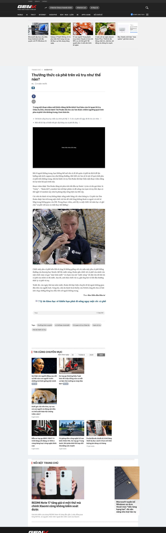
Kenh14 (37, 1)
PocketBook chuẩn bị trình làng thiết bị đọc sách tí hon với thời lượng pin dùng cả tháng (99, 440)
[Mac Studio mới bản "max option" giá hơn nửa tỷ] (128, 29)
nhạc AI (95, 8)
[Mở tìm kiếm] (147, 7)
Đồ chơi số (98, 15)
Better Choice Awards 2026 (62, 8)
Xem (101, 355)
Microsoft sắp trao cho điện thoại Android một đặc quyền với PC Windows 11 (37, 39)
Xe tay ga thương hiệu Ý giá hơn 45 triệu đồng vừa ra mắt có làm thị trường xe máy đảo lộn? (71, 380)
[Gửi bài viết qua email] (33, 88)
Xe (77, 15)
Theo (68, 313)
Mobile (20, 15)
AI (27, 15)
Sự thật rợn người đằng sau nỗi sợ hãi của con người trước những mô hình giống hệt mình (44, 378)
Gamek (30, 1)
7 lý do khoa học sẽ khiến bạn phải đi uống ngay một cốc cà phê (72, 301)
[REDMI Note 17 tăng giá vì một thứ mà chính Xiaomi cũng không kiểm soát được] (58, 483)
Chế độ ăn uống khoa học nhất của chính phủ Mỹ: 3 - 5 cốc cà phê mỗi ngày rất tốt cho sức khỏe (67, 119)
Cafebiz (44, 1)
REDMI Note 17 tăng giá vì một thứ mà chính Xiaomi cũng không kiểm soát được (56, 506)
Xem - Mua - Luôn (67, 15)
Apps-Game (86, 15)
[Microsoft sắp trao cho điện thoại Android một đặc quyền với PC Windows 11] (38, 29)
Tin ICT (33, 15)
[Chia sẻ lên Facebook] (34, 96)
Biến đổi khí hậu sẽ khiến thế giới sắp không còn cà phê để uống (56, 122)
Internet (42, 15)
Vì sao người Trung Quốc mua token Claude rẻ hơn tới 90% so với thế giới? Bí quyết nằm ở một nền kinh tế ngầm (83, 41)
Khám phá (53, 15)
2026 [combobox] (91, 355)
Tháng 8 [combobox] (81, 355)
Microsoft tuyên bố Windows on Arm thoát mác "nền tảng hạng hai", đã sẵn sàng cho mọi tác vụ (126, 507)
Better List (82, 8)
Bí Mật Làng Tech (138, 14)
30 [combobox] (73, 355)
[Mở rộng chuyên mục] (147, 14)
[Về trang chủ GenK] (27, 7)
